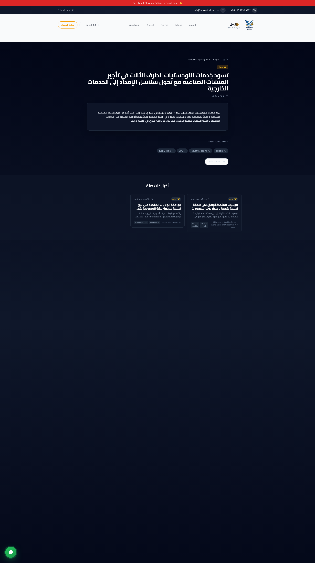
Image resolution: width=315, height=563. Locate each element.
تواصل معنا (134, 25)
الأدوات (150, 25)
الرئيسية (192, 25)
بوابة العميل (67, 25)
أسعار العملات (64, 10)
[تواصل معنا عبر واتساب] (10, 552)
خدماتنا (178, 25)
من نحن (164, 25)
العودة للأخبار (214, 161)
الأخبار (225, 59)
